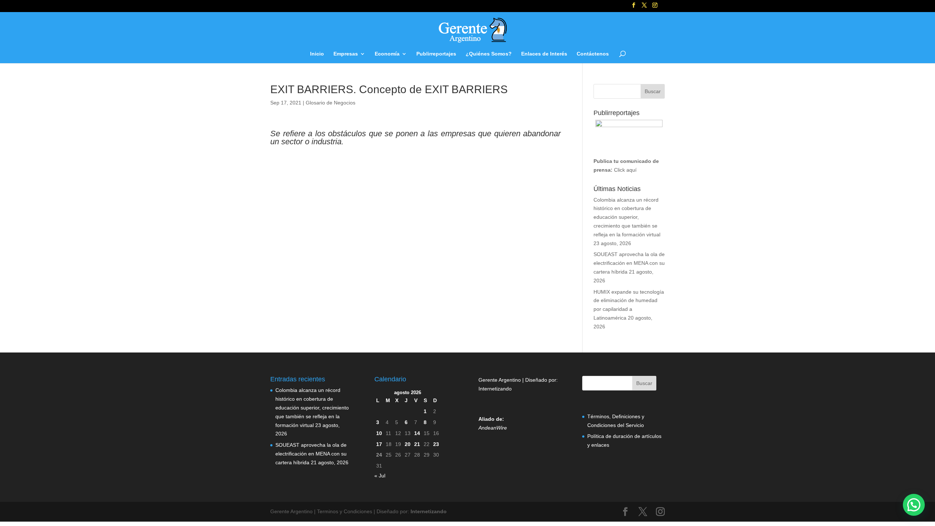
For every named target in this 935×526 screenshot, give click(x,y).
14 (417, 433)
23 (436, 444)
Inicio (317, 54)
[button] (914, 505)
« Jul (379, 476)
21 (417, 444)
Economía (387, 54)
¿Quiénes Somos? (489, 54)
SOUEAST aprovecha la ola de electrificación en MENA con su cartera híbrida (629, 263)
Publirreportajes (436, 54)
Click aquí (625, 170)
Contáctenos (593, 54)
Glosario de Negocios (330, 103)
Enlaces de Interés (544, 54)
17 (379, 444)
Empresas (345, 54)
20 (408, 444)
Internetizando (495, 389)
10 (379, 433)
